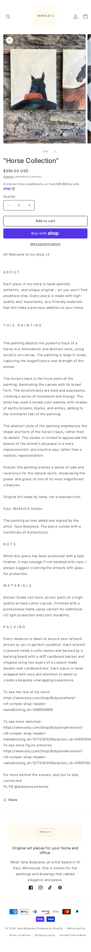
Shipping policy (45, 935)
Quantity (9, 196)
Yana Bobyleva (26, 928)
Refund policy (76, 928)
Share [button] (12, 800)
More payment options (45, 244)
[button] (8, 16)
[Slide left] (36, 151)
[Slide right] (55, 151)
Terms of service (19, 935)
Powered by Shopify (50, 928)
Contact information (73, 935)
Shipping (8, 176)
